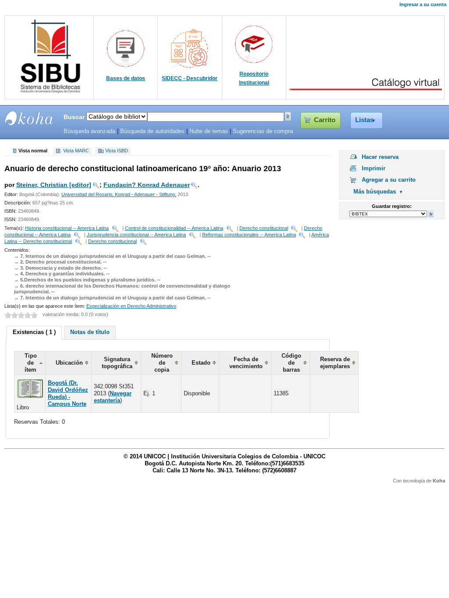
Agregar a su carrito (389, 179)
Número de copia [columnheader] (162, 362)
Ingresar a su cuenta (422, 4)
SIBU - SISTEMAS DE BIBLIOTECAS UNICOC (29, 118)
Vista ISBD (116, 151)
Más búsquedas (374, 191)
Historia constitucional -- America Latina (67, 228)
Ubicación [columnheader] (69, 362)
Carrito (324, 119)
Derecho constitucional (263, 228)
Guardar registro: (392, 206)
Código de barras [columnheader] (291, 362)
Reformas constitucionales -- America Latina (249, 234)
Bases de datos (125, 78)
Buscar (74, 116)
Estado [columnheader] (201, 362)
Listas (364, 119)
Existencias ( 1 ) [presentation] (34, 332)
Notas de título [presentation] (90, 332)
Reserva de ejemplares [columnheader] (335, 362)
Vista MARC (76, 151)
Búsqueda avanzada (89, 131)
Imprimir (373, 168)
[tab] (34, 333)
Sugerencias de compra (263, 131)
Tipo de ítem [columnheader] (31, 362)
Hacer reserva (380, 157)
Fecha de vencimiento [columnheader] (246, 362)
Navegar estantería (113, 397)
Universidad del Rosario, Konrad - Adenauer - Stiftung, (118, 194)
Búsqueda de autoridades (152, 131)
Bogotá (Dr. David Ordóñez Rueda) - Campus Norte (68, 393)
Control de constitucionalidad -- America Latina (174, 228)
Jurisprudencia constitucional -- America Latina (136, 234)
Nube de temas (208, 131)
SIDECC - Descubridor (189, 78)
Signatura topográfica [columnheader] (117, 362)
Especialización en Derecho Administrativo (131, 306)
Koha (439, 480)
